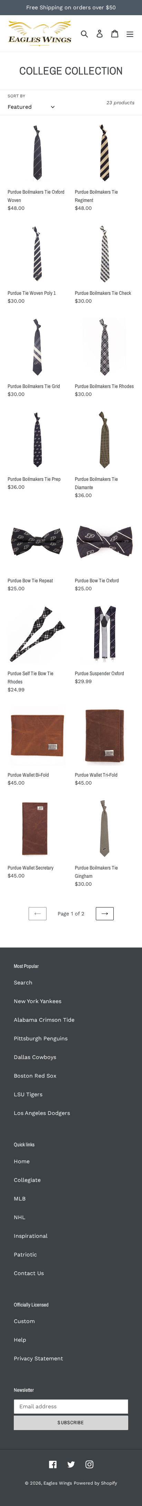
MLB (20, 1198)
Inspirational (31, 1236)
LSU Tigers (28, 1094)
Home (22, 1161)
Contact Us (29, 1273)
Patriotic (25, 1254)
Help (20, 1340)
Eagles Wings (57, 1483)
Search (23, 982)
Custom (24, 1321)
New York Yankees (37, 1001)
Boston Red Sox (35, 1075)
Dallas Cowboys (35, 1057)
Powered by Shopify (95, 1483)
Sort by (16, 96)
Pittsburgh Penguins (41, 1038)
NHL (20, 1217)
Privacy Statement (38, 1358)
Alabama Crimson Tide (44, 1020)
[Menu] (130, 33)
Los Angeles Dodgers (42, 1113)
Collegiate (27, 1180)
